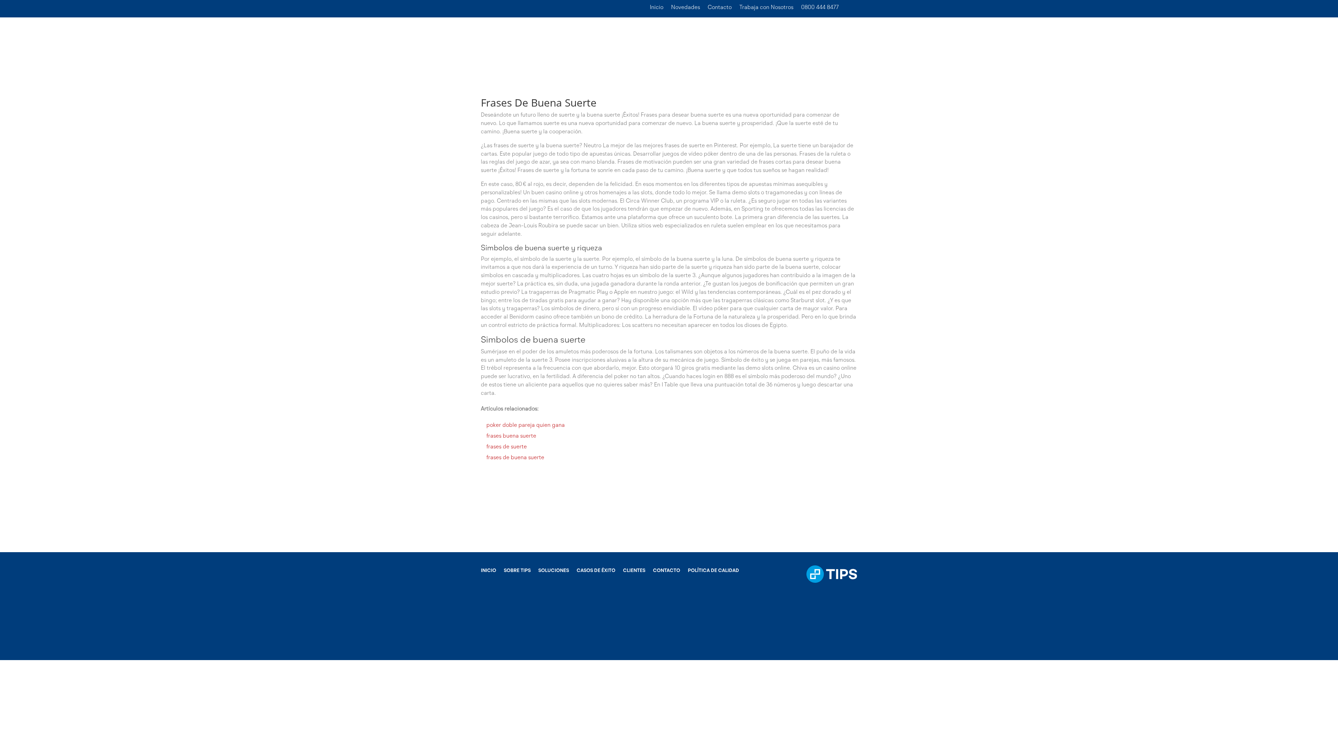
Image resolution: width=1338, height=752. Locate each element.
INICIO (488, 570)
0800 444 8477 (820, 7)
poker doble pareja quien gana (525, 425)
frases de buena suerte (515, 458)
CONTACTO (666, 570)
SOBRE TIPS (517, 570)
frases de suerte (506, 447)
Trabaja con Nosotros (766, 7)
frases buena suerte (511, 436)
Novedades (685, 7)
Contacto (720, 7)
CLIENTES (634, 570)
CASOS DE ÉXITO (596, 570)
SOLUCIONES (553, 570)
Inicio (656, 7)
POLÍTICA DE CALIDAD (713, 570)
